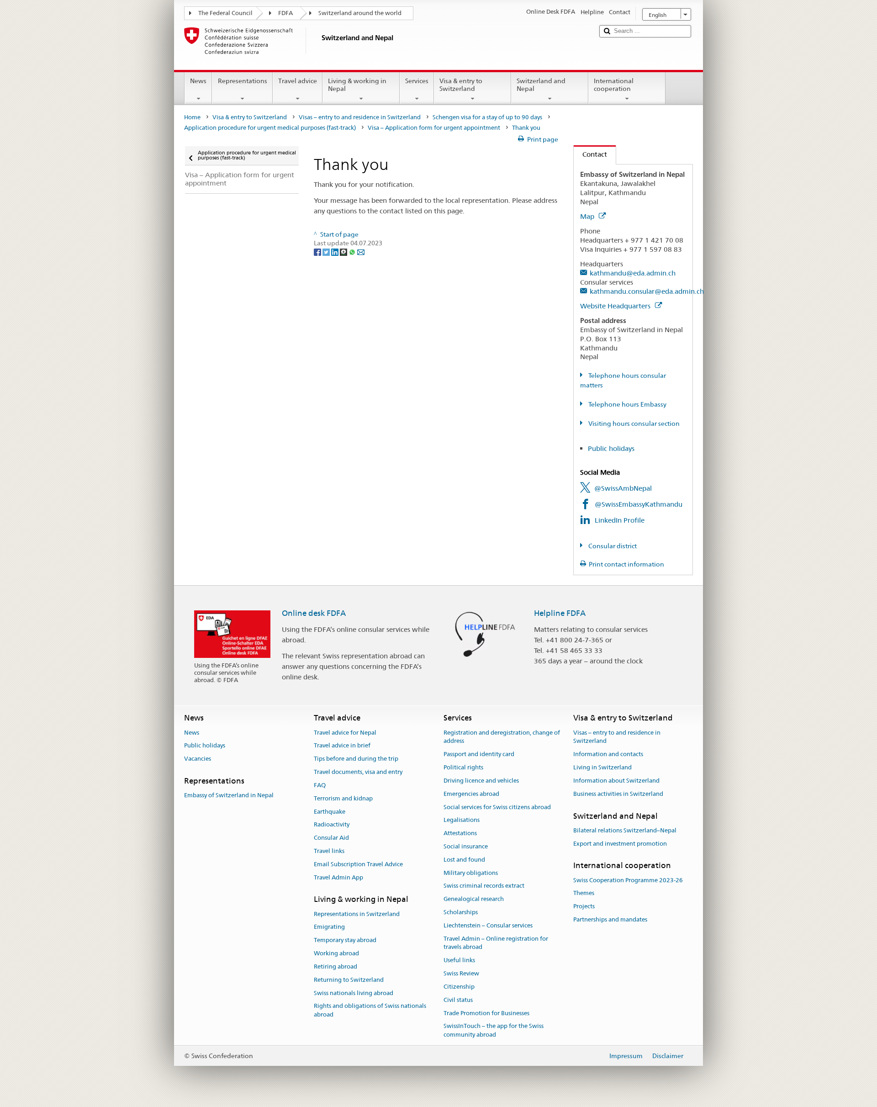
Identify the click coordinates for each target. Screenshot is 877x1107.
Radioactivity (331, 824)
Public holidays (611, 448)
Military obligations (471, 872)
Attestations (460, 833)
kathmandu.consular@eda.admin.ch (647, 291)
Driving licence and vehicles (481, 780)
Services (416, 81)
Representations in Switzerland (357, 914)
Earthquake (329, 811)
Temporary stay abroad (345, 940)
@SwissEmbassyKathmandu (638, 504)
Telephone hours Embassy (626, 404)
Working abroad (336, 953)
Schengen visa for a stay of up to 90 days (487, 117)
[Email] (361, 251)
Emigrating (329, 927)
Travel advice (297, 81)
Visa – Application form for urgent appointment (434, 127)
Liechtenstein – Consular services (488, 925)
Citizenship (459, 986)
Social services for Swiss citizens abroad (497, 807)
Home (192, 117)
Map (588, 216)
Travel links (329, 850)
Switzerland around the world (360, 13)
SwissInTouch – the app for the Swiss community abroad (494, 1030)
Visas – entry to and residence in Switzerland (360, 117)
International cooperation (614, 84)
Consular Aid (331, 837)
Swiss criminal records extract (484, 886)
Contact (590, 154)
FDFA (285, 13)
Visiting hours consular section (633, 423)
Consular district (612, 546)
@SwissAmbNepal (623, 488)
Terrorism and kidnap (343, 798)
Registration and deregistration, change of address (502, 737)
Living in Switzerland (602, 767)
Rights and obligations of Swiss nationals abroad (370, 1010)
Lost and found (464, 859)
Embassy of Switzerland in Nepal (229, 795)
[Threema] (344, 251)
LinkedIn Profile (620, 520)
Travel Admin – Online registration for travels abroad (496, 943)
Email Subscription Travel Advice (358, 864)
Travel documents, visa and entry (358, 771)
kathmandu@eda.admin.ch (633, 273)
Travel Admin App (338, 877)
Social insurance (466, 846)
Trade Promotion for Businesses (486, 1013)
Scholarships (461, 912)
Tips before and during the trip (356, 759)
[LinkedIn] (335, 251)
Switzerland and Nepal (541, 84)
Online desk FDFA (314, 613)
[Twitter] (326, 251)
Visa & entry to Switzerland (460, 84)
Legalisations (462, 820)
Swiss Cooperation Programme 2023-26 (628, 880)
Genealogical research (474, 898)
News (198, 81)
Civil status (458, 999)
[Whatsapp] (353, 251)
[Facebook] (318, 251)
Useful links (459, 960)
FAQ (320, 785)
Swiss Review (461, 973)
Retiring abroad (335, 966)
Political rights (463, 767)
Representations (242, 81)
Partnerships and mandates (610, 919)
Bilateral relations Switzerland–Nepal (624, 830)
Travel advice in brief (342, 745)
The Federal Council (225, 13)
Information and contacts (608, 754)
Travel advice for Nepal (345, 732)
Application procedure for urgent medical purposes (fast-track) (270, 127)
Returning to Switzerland (349, 979)
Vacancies (197, 759)
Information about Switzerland (616, 780)
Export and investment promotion (620, 843)
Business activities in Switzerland (618, 793)
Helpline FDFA (560, 613)
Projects (584, 906)
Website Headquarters (616, 306)
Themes (583, 893)
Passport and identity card (479, 754)
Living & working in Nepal (357, 84)
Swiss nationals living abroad (353, 993)
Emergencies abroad (471, 793)
